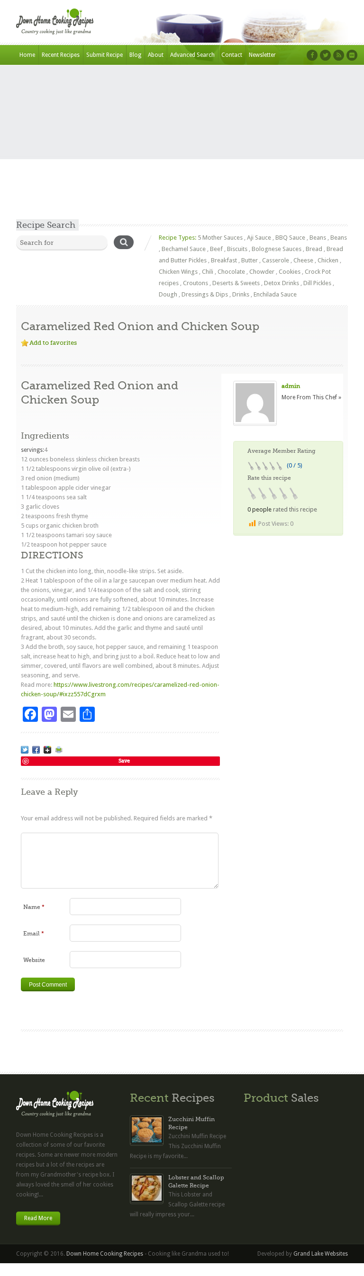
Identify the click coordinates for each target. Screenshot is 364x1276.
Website (34, 960)
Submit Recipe (104, 55)
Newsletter (262, 55)
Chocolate (231, 271)
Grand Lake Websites (320, 1253)
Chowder (261, 271)
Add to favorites (53, 342)
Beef (216, 248)
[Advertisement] (182, 148)
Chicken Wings (178, 271)
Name (34, 907)
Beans (317, 237)
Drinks (240, 294)
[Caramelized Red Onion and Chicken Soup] (24, 750)
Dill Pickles (317, 283)
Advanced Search (192, 55)
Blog (135, 55)
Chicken (328, 260)
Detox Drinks (281, 283)
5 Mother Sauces (220, 237)
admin (291, 386)
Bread (314, 248)
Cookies (289, 271)
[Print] (59, 750)
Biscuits (237, 248)
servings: (32, 450)
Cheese (303, 260)
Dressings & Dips (205, 294)
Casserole (275, 260)
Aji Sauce (259, 237)
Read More (38, 1218)
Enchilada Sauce (275, 294)
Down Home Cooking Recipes (104, 1253)
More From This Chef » (311, 397)
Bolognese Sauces (276, 248)
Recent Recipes (61, 55)
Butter (249, 260)
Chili (207, 271)
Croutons (195, 283)
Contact (231, 55)
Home (27, 55)
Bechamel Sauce (184, 248)
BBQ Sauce (290, 237)
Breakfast (224, 260)
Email (33, 933)
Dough (168, 294)
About (156, 55)
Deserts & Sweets (236, 283)
